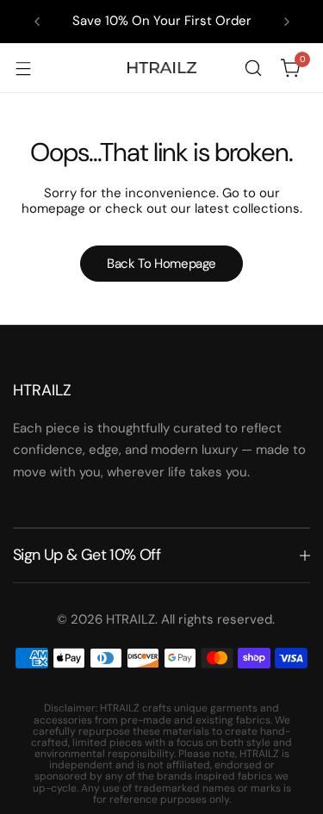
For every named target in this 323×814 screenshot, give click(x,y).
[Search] (253, 68)
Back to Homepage (161, 263)
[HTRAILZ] (161, 67)
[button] (37, 21)
